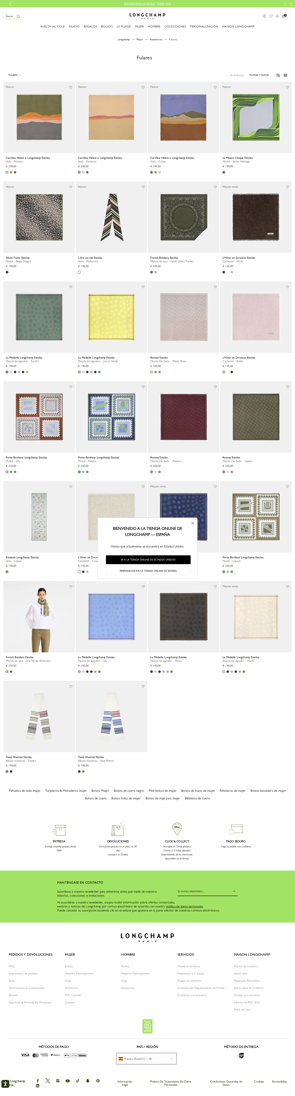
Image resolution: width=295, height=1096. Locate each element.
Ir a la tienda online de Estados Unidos (148, 559)
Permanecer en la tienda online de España (148, 571)
